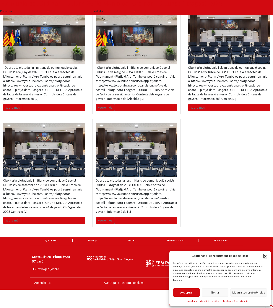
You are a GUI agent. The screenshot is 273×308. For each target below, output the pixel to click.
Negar (215, 292)
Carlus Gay (56, 11)
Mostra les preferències (248, 292)
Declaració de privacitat (236, 301)
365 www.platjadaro (45, 269)
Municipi (92, 240)
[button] (265, 256)
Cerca (197, 25)
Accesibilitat (42, 283)
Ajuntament (51, 240)
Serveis (132, 240)
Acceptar (186, 292)
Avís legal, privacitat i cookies (203, 301)
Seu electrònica (175, 240)
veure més (13, 107)
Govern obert (221, 240)
